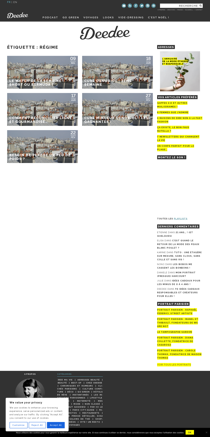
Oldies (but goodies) (72, 407)
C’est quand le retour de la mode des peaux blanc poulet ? (178, 244)
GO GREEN (71, 17)
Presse (180, 10)
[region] (37, 414)
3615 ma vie (65, 380)
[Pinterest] (153, 6)
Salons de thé (80, 419)
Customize (18, 425)
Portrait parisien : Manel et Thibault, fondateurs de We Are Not (177, 323)
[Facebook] (136, 6)
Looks (108, 17)
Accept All (56, 425)
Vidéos (71, 422)
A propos (161, 10)
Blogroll (189, 10)
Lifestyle (96, 398)
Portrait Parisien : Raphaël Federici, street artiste (177, 312)
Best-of (76, 383)
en (15, 2)
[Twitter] (142, 6)
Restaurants (90, 413)
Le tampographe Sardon (174, 332)
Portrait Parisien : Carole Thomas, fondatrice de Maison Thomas (179, 354)
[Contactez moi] (124, 6)
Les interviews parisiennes (80, 396)
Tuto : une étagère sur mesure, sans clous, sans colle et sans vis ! (179, 256)
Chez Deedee (94, 383)
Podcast (50, 17)
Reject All (37, 425)
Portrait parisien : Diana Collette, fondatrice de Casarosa (175, 341)
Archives (171, 10)
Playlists (181, 218)
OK (190, 432)
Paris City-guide (83, 410)
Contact (199, 10)
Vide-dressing (131, 17)
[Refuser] (206, 432)
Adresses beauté (88, 380)
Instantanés (80, 395)
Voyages (91, 17)
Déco (70, 392)
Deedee (21, 15)
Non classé (92, 404)
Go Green (84, 392)
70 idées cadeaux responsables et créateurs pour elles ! (178, 292)
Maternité (84, 401)
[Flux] (130, 6)
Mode (77, 404)
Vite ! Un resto (90, 422)
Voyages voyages (69, 425)
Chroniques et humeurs (76, 386)
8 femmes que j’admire (173, 112)
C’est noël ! (158, 17)
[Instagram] (147, 6)
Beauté (62, 383)
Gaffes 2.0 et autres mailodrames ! (172, 105)
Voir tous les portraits (174, 364)
